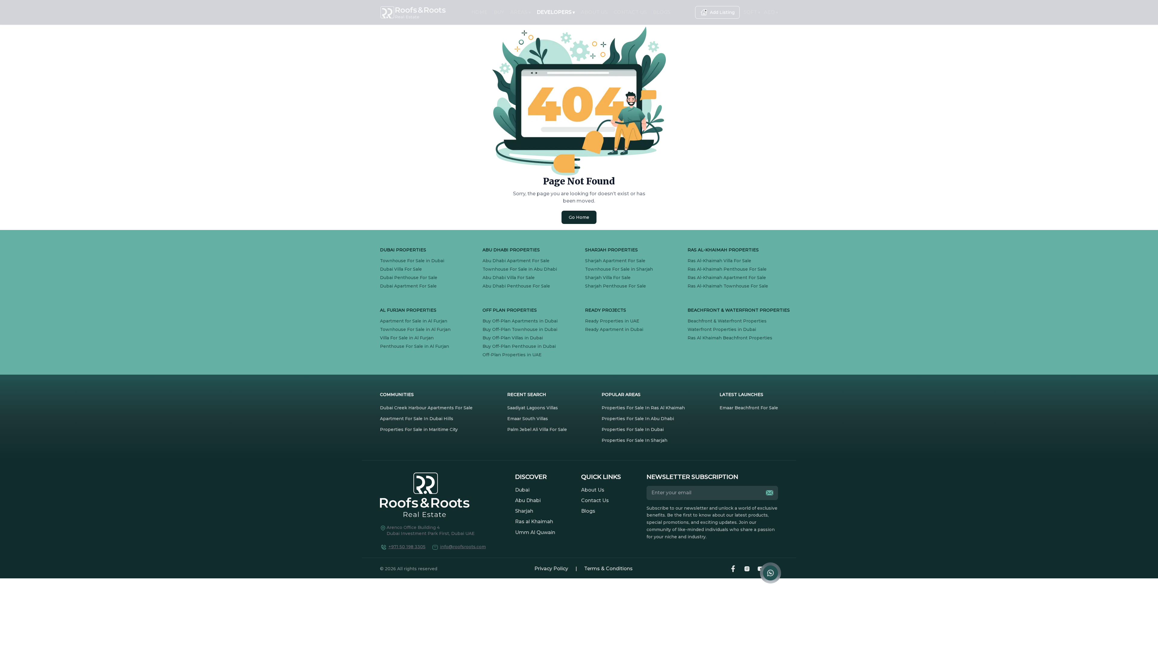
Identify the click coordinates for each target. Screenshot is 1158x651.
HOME (479, 12)
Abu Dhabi (528, 500)
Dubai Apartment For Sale (408, 286)
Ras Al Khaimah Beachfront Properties (730, 338)
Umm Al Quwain (535, 532)
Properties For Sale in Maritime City (419, 429)
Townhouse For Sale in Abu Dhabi (519, 269)
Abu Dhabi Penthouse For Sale (516, 286)
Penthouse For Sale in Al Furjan (414, 346)
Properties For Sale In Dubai (633, 429)
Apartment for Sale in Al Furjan (413, 321)
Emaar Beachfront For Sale (749, 407)
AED (771, 12)
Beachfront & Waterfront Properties (727, 321)
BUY (499, 12)
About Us (592, 490)
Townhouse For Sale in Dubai (412, 260)
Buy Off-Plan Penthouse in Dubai (519, 346)
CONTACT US (630, 12)
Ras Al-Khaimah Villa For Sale (719, 260)
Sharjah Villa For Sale (608, 277)
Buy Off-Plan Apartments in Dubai (520, 321)
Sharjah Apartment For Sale (615, 260)
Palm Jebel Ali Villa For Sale (537, 429)
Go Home (579, 217)
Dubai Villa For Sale (401, 269)
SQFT (751, 12)
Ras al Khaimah (534, 521)
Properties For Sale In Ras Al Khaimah (643, 407)
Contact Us (595, 500)
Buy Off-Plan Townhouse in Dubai (519, 329)
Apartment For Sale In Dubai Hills (416, 418)
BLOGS (661, 12)
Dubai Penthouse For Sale (408, 277)
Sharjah (524, 511)
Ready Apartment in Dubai (614, 329)
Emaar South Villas (527, 418)
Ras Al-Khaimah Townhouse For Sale (728, 286)
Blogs (588, 511)
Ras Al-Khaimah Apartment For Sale (727, 277)
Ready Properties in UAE (612, 321)
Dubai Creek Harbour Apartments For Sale (426, 407)
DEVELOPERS (556, 12)
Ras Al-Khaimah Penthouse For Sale (727, 269)
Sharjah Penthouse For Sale (615, 286)
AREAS (520, 12)
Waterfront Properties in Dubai (722, 329)
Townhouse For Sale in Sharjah (619, 269)
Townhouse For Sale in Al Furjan (415, 329)
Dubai (522, 490)
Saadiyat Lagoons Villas (532, 407)
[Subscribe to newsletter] (769, 492)
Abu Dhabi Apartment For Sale (515, 260)
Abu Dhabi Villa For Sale (508, 277)
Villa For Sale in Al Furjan (407, 338)
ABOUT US (594, 12)
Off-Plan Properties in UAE (512, 354)
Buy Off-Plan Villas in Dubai (512, 338)
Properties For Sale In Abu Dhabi (638, 418)
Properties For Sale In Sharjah (634, 440)
